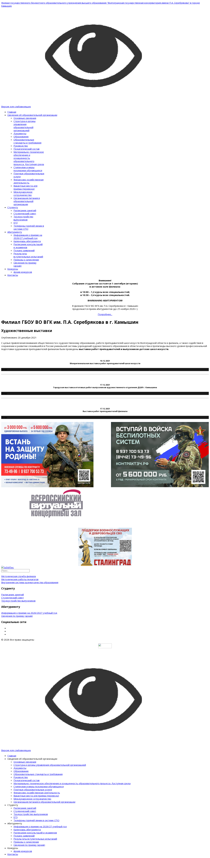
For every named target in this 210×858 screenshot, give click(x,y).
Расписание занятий (25, 210)
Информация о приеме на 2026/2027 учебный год (29, 612)
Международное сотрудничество (23, 193)
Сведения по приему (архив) (17, 615)
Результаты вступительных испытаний (28, 255)
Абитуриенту (14, 231)
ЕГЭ (16, 222)
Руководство (21, 145)
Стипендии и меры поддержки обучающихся (28, 169)
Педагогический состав (27, 148)
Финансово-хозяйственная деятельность (29, 181)
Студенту (12, 207)
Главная (11, 111)
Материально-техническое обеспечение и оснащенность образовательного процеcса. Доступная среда (29, 158)
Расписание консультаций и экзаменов (35, 832)
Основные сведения (25, 118)
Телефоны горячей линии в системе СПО (36, 820)
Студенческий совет (25, 213)
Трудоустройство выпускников (23, 218)
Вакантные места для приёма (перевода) (25, 187)
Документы (20, 133)
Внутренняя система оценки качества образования (29, 582)
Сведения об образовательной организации (32, 115)
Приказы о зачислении (26, 259)
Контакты (12, 275)
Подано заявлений (24, 250)
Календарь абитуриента (27, 241)
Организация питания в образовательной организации (27, 201)
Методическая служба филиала (18, 576)
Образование (21, 136)
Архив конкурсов (23, 271)
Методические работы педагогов (19, 579)
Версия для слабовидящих (16, 106)
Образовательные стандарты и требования (27, 141)
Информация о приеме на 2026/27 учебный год (28, 236)
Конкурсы (12, 268)
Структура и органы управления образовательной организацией (25, 126)
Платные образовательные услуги (33, 789)
